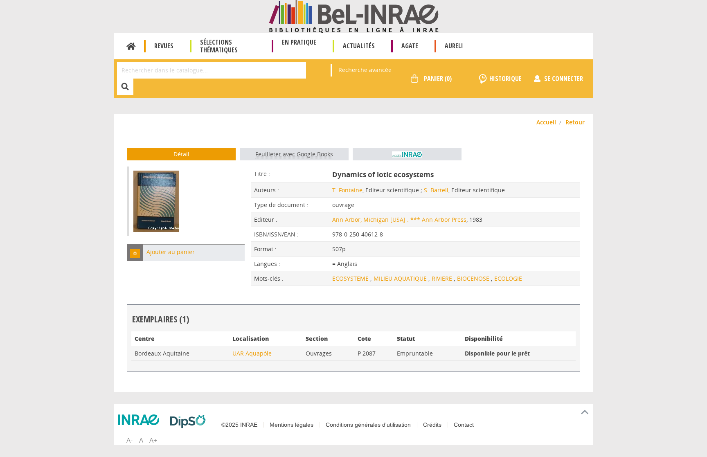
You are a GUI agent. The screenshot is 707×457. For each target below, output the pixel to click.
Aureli (454, 45)
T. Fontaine (347, 190)
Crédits (432, 424)
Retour (575, 122)
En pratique (299, 42)
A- (129, 440)
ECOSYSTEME (351, 278)
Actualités (359, 45)
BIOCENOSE (474, 278)
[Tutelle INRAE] (140, 419)
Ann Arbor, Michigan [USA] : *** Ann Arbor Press (399, 219)
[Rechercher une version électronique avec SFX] (407, 154)
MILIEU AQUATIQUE (401, 278)
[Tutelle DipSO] (189, 421)
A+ (153, 440)
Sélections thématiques (219, 46)
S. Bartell (436, 190)
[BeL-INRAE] (354, 16)
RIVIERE (443, 278)
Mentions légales (291, 424)
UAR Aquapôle (252, 353)
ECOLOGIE (508, 278)
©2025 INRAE (239, 424)
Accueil (131, 46)
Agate (409, 45)
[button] (135, 252)
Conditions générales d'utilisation (368, 424)
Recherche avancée (365, 70)
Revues (163, 45)
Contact (464, 424)
